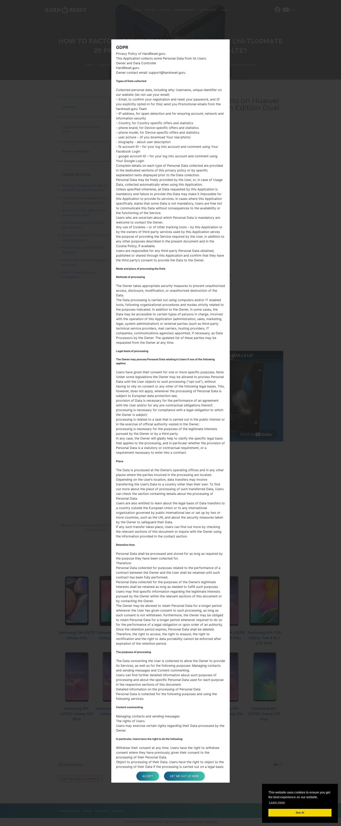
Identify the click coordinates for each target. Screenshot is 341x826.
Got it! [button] (300, 812)
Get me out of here (184, 776)
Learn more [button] (277, 802)
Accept (147, 776)
